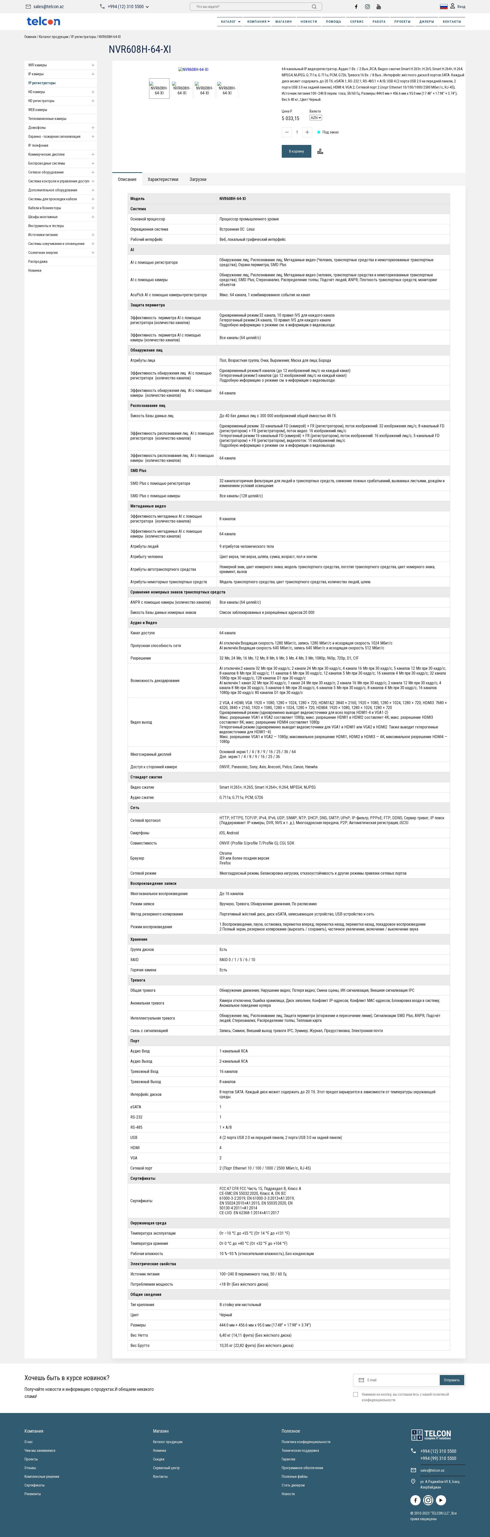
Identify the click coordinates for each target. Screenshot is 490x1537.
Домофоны (37, 128)
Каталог (228, 21)
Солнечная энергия (43, 253)
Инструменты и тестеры (46, 226)
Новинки (34, 270)
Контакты (160, 1476)
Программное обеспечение (302, 1468)
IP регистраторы (42, 83)
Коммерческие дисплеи (46, 154)
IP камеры (36, 74)
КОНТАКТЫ (452, 21)
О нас (28, 1442)
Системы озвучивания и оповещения (56, 244)
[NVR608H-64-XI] (193, 69)
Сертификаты (34, 1485)
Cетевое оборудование (46, 172)
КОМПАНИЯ (257, 21)
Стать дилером (293, 1485)
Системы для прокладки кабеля (52, 199)
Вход (461, 6)
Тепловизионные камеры (47, 119)
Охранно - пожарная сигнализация (54, 136)
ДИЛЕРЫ (426, 21)
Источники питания (43, 235)
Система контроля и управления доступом (60, 181)
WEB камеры (37, 110)
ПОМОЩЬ (333, 21)
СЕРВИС (357, 21)
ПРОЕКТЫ (402, 21)
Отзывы (30, 1468)
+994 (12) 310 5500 (126, 6)
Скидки (158, 1459)
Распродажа (37, 261)
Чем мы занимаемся (39, 1450)
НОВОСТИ (309, 21)
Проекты (31, 1459)
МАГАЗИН (283, 21)
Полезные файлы (295, 1476)
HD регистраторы (41, 101)
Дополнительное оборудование (52, 190)
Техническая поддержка (300, 1450)
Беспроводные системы (46, 163)
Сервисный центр (166, 1468)
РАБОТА (379, 21)
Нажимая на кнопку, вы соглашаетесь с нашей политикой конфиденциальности (405, 1397)
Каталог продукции (167, 1442)
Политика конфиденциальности (306, 1442)
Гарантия (288, 1459)
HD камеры (36, 92)
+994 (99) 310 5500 (438, 1458)
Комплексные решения (41, 1476)
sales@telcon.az (48, 6)
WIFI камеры (37, 65)
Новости (288, 1494)
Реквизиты (32, 1494)
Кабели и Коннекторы (44, 208)
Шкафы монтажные (43, 217)
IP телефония (38, 145)
